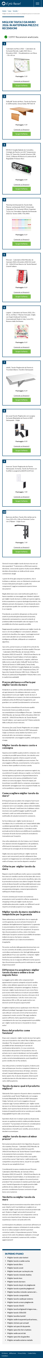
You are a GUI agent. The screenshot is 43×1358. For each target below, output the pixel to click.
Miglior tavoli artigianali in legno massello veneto (22, 1309)
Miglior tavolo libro (15, 1264)
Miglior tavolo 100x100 (16, 1312)
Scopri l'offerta (21, 85)
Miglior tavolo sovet (15, 1268)
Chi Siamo (5, 1353)
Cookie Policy (32, 1353)
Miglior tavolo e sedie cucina (18, 1261)
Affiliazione (12, 1353)
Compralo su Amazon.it (21, 81)
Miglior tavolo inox (14, 1278)
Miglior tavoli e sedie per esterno (20, 1299)
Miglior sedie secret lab (16, 1333)
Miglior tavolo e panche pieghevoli (20, 1288)
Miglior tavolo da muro (16, 1281)
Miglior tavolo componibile (18, 1295)
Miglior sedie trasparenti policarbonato (22, 1319)
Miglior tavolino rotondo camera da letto (22, 1292)
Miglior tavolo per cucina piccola (20, 1271)
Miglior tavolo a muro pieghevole (20, 1302)
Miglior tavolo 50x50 (15, 1306)
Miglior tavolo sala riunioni (17, 1257)
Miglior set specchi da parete (18, 1326)
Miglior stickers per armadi (18, 1323)
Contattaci (5, 1356)
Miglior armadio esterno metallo (20, 1340)
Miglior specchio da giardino (18, 1337)
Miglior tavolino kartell (16, 1316)
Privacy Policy (22, 1353)
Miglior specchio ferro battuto (19, 1330)
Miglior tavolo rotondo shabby (19, 1275)
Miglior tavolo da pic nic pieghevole (21, 1285)
